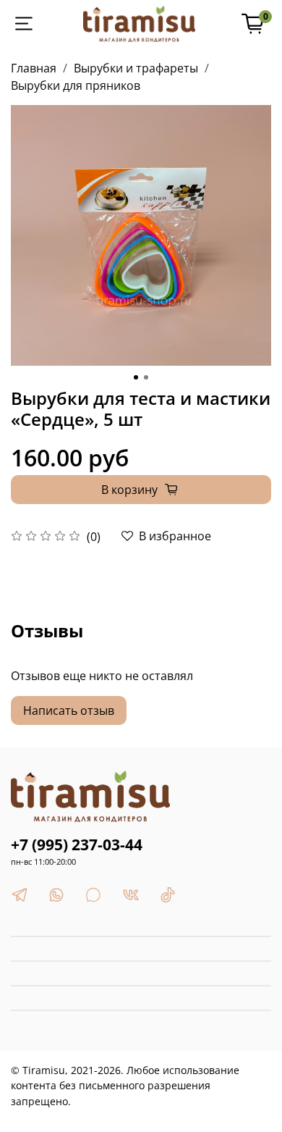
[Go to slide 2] (146, 377)
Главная (33, 68)
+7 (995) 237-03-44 (76, 844)
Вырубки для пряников (75, 85)
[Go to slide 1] (136, 377)
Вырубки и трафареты (136, 68)
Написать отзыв (68, 710)
